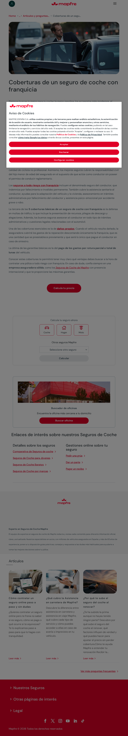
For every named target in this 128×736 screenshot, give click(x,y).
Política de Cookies (66, 134)
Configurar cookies (64, 160)
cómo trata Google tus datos (32, 137)
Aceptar (64, 144)
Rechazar (64, 152)
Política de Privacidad (91, 134)
